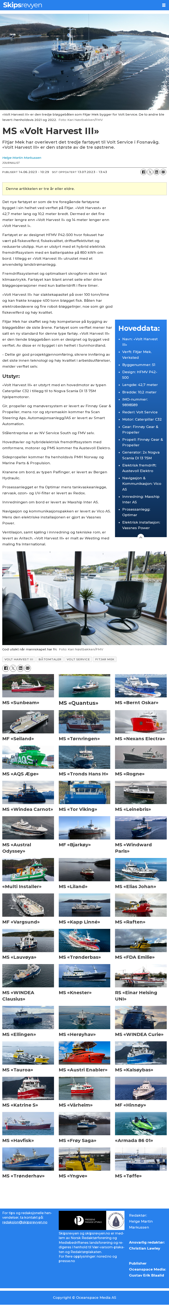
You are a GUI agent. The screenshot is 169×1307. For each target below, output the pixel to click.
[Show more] (140, 537)
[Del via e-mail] (163, 172)
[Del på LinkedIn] (157, 172)
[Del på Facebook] (143, 172)
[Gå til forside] (79, 5)
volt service (78, 659)
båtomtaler (50, 659)
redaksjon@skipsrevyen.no (24, 1222)
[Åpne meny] (164, 5)
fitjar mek (104, 659)
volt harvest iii (19, 659)
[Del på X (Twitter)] (150, 172)
